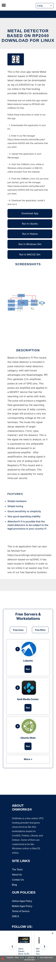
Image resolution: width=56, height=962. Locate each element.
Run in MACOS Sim (29, 254)
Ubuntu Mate (28, 737)
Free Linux (18, 630)
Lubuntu (28, 660)
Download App (30, 213)
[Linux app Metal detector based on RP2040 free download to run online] (15, 59)
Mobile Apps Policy (22, 906)
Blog (14, 885)
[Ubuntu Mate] (29, 726)
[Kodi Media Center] (29, 687)
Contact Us (18, 879)
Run (28, 669)
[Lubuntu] (29, 649)
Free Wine (40, 630)
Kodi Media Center (28, 699)
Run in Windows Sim (30, 244)
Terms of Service (21, 911)
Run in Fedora (30, 233)
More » (28, 759)
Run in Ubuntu (30, 223)
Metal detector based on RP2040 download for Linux (28, 36)
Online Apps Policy (22, 901)
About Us (17, 874)
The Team (17, 869)
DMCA (15, 916)
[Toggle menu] (3, 5)
